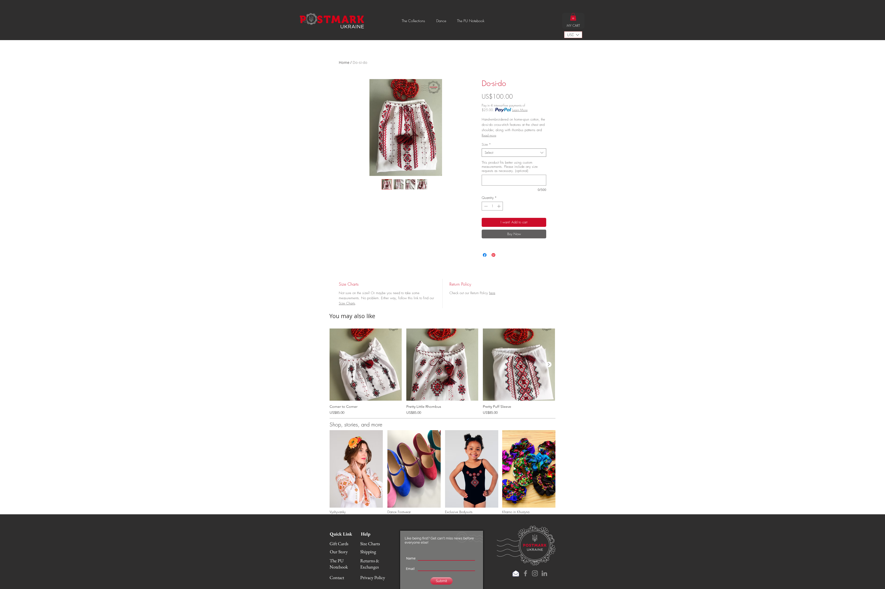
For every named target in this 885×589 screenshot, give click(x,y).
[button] (413, 20)
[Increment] (499, 206)
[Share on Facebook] (484, 255)
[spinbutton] (492, 206)
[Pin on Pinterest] (493, 255)
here (492, 293)
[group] (442, 372)
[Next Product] (549, 364)
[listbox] (573, 34)
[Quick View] (366, 365)
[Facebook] (525, 573)
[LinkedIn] (544, 573)
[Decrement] (485, 206)
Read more (489, 135)
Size (486, 144)
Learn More (520, 110)
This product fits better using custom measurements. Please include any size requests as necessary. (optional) (510, 166)
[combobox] (514, 152)
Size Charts (347, 303)
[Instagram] (535, 573)
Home (344, 62)
